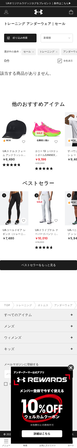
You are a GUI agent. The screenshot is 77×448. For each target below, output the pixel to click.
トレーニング (24, 305)
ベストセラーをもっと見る (38, 265)
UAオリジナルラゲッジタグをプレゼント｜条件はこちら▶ (38, 3)
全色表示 (68, 60)
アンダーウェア (63, 305)
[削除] (33, 52)
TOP (7, 305)
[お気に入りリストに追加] (23, 142)
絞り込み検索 (20, 37)
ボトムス (43, 305)
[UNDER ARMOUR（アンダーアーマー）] (38, 12)
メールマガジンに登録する (21, 364)
